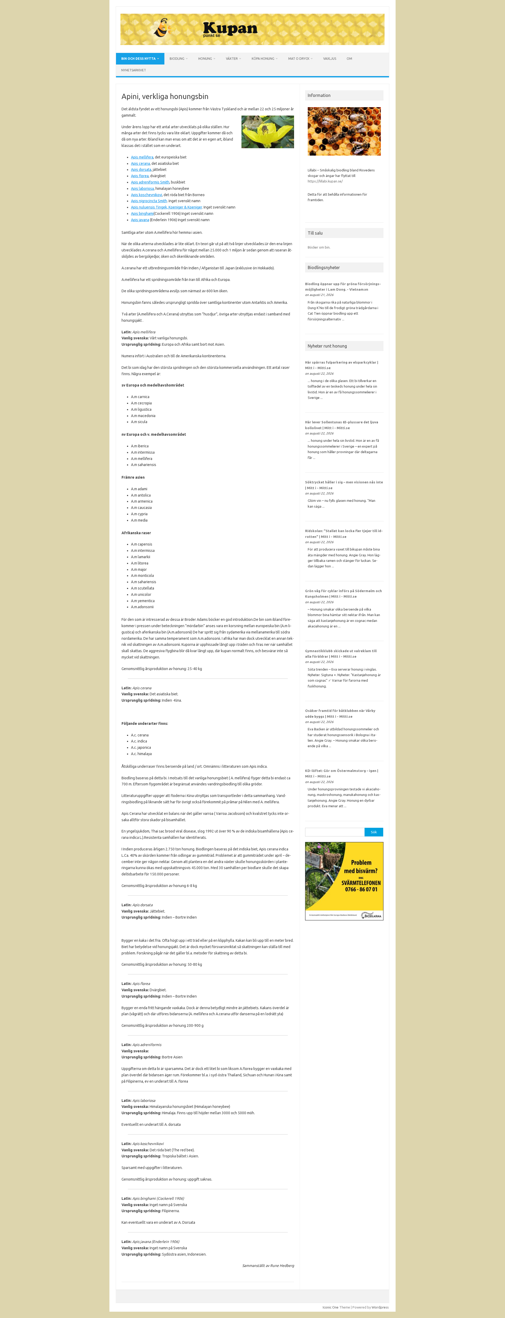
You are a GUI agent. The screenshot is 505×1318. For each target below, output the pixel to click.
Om (349, 58)
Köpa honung (263, 58)
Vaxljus (329, 58)
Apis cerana (140, 163)
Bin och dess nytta (138, 58)
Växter (232, 58)
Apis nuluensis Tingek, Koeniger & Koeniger (166, 207)
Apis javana (140, 220)
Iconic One (331, 1307)
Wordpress (380, 1307)
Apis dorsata (141, 169)
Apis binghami (142, 213)
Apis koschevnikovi (146, 195)
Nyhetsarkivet (133, 70)
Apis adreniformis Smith (150, 182)
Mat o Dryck (298, 58)
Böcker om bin (319, 247)
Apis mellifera (142, 157)
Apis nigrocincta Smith (149, 201)
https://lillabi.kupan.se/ (326, 181)
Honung (205, 58)
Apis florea (140, 176)
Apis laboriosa (142, 188)
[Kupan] (252, 44)
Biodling (177, 58)
